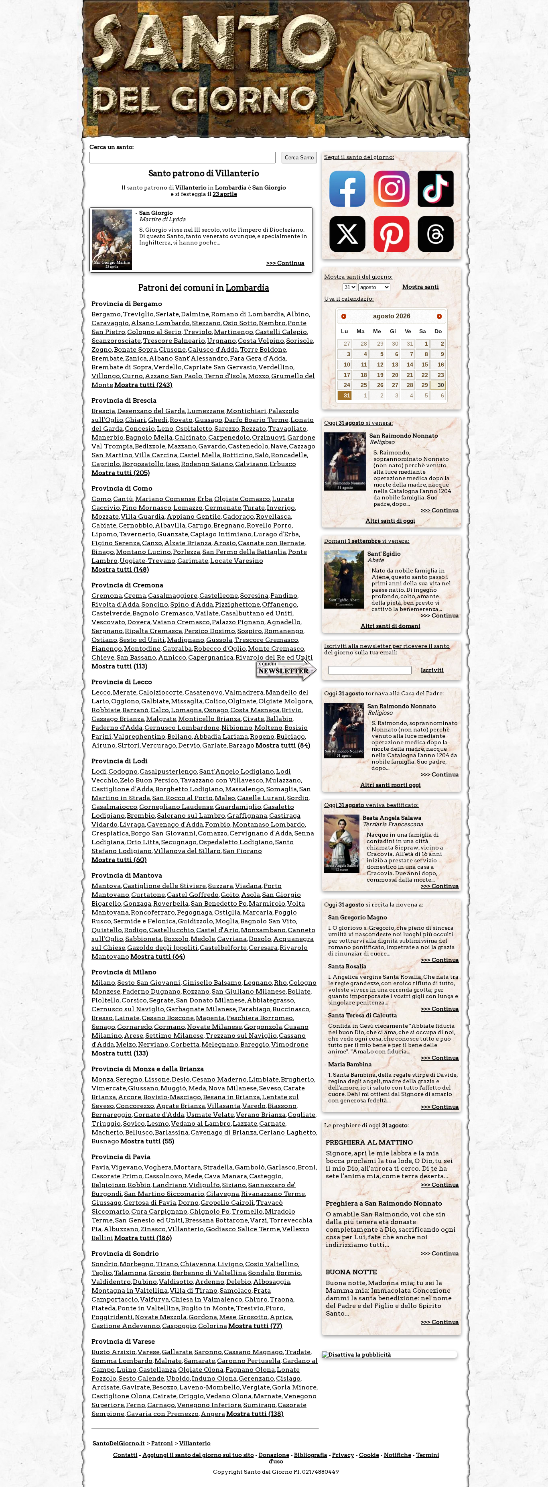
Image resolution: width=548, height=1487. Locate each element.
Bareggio (254, 1044)
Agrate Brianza (180, 1106)
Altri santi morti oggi (390, 785)
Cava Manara (225, 1176)
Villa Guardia (142, 516)
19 (380, 375)
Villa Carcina (155, 455)
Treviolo (197, 332)
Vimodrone (290, 1044)
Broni (307, 1167)
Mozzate (105, 516)
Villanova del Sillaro (187, 851)
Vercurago (159, 745)
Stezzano (206, 323)
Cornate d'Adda (159, 1114)
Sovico (134, 1123)
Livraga (132, 824)
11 (364, 364)
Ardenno (209, 1281)
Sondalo (261, 1273)
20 (395, 375)
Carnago (161, 1405)
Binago (102, 552)
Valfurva (154, 1299)
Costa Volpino (261, 340)
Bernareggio (111, 1114)
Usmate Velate (210, 1114)
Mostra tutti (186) (143, 1238)
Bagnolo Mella (149, 437)
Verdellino (275, 367)
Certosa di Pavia (150, 1202)
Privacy (343, 1455)
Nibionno (236, 727)
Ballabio (279, 719)
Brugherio (297, 1079)
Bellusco (139, 1132)
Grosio (159, 1273)
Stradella (218, 1167)
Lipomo (104, 534)
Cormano (169, 1027)
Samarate (199, 1361)
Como (101, 499)
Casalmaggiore (172, 595)
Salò (262, 455)
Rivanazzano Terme (273, 1194)
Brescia (103, 411)
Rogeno (262, 736)
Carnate (272, 1123)
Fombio (217, 824)
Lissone (157, 1079)
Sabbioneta (143, 939)
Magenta (210, 1018)
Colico (215, 701)
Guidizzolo (195, 921)
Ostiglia (227, 912)
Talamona (130, 1273)
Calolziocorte (160, 692)
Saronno (208, 1352)
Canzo (152, 543)
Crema (135, 595)
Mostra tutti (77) (255, 1326)
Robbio (139, 1185)
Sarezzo (226, 428)
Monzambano (263, 930)
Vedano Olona (229, 1396)
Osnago (216, 710)
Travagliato (287, 428)
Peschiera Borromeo (260, 1018)
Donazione (274, 1455)
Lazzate (245, 1123)
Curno (132, 376)
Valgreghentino (139, 736)
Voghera (158, 1167)
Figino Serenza (115, 543)
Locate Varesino (236, 560)
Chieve (102, 657)
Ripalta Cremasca (153, 631)
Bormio (288, 1273)
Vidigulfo (204, 1185)
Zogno (101, 349)
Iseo (172, 464)
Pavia (100, 1167)
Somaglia (281, 789)
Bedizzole (150, 446)
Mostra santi (420, 286)
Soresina (254, 595)
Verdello (168, 367)
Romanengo (283, 631)
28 (364, 343)
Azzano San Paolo (173, 376)
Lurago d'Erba (276, 534)
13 (395, 364)
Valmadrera (244, 692)
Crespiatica (110, 833)
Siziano (234, 1185)
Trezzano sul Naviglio (241, 1035)
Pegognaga (194, 912)
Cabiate (103, 525)
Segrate (161, 1000)
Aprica (281, 1317)
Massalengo (244, 789)
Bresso (102, 1018)
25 (364, 385)
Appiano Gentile (193, 516)
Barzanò (135, 710)
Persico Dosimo (209, 631)
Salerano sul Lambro (191, 815)
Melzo (126, 1044)
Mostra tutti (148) (120, 569)
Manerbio (107, 437)
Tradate (298, 1352)
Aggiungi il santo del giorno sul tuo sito (198, 1455)
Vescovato (108, 622)
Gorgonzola (263, 1027)
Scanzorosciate (116, 340)
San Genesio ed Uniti (149, 1220)
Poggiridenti (112, 1317)
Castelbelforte (223, 947)
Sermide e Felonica (144, 921)
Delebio (238, 1281)
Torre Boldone (263, 349)
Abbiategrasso (270, 1000)
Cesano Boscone (168, 1018)
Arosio (224, 543)
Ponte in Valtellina (148, 1308)
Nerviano (153, 1044)
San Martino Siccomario (164, 1194)
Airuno (103, 745)
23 (441, 375)
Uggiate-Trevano (147, 560)
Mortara (187, 1167)
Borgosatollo (143, 464)
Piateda (103, 1308)
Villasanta (223, 1106)
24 (347, 385)
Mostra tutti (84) (283, 745)
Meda (197, 1088)
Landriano (169, 1185)
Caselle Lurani (261, 798)
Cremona (106, 595)
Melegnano (219, 1044)
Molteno (268, 727)
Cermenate (223, 507)
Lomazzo (188, 507)
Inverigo (281, 507)
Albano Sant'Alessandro (188, 358)
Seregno (129, 1079)
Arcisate (105, 1387)
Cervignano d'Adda (260, 833)
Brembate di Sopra (121, 367)
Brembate (107, 358)
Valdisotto (176, 1281)
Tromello (247, 1211)
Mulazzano (283, 780)
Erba (204, 499)
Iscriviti (432, 670)
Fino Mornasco (146, 507)
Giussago (106, 1202)
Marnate (268, 1396)
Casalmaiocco (114, 807)
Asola (250, 894)
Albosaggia (271, 1281)
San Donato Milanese (210, 1000)
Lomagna (186, 710)
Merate (124, 692)
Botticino (237, 455)
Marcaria (257, 912)
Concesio (140, 428)
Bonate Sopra (135, 349)
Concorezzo (135, 1106)
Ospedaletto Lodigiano (236, 842)
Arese (133, 1035)
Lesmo (158, 1123)
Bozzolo (176, 939)
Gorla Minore (294, 1387)
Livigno (230, 1264)
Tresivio (250, 1308)
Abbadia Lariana (221, 736)
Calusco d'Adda (213, 349)
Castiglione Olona (120, 1396)
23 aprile (225, 194)
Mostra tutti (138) (255, 1414)
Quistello (106, 930)
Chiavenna (197, 1264)
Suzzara (220, 886)
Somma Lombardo (121, 1361)
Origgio (191, 1396)
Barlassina (172, 1132)
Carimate (192, 560)
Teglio (101, 1273)
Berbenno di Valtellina (209, 1273)
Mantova (106, 886)
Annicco (172, 657)
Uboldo (178, 1378)
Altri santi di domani (390, 626)
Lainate (127, 1018)
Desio (181, 1079)
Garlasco (281, 1167)
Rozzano (196, 991)
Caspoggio (179, 1326)
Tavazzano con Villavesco (221, 780)
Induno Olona (214, 1378)
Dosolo (260, 939)
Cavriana (232, 939)
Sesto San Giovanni (149, 982)
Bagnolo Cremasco (162, 613)
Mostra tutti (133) (119, 1053)
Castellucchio (171, 930)
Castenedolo (248, 446)
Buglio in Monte (207, 1308)
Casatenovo (204, 692)
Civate (253, 719)
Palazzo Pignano (238, 622)
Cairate (164, 1396)
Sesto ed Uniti (142, 640)
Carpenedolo (229, 437)
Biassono (282, 1106)
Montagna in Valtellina (129, 1290)
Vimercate (108, 1088)
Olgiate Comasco (242, 499)
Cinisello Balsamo (212, 982)
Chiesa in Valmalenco (206, 1299)
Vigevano (126, 1167)
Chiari (135, 420)
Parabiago (254, 1009)
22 (425, 375)
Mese (227, 1317)
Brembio (141, 815)
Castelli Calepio (281, 332)
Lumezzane (205, 411)
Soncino (154, 604)
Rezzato (253, 428)
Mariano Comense (165, 499)
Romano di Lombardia (247, 314)
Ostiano (104, 640)
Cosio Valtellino (271, 1264)
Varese (149, 1352)
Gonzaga (137, 903)
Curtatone (148, 894)
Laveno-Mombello (209, 1387)
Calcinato (190, 437)
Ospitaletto (193, 428)
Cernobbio (135, 525)
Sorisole (299, 340)
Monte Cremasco (276, 648)
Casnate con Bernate (271, 543)
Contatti (125, 1455)
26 (380, 385)
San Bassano (136, 657)
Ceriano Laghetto (287, 1132)
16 (441, 364)
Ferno (135, 1405)
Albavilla (170, 525)
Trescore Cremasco (266, 640)
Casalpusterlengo (168, 771)
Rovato (181, 420)
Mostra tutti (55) (147, 1141)
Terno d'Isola (225, 376)
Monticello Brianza (209, 719)
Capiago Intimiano (221, 534)
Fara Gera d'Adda (258, 358)
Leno (165, 428)
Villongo (105, 376)
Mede (193, 1176)
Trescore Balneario (174, 340)
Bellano (179, 736)
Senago (103, 1027)
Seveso (270, 1088)
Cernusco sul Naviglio (127, 1009)
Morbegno (137, 1264)
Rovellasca (273, 516)
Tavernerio (137, 534)
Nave (278, 446)
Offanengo (279, 604)
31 (410, 343)
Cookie (369, 1455)
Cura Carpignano (159, 1211)
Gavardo (212, 446)
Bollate (299, 991)
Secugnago (179, 842)
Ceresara (263, 947)
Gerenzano (256, 1378)
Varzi (258, 1220)
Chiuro (256, 1299)
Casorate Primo (116, 1176)
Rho (280, 982)
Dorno (188, 1202)
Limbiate (264, 1079)
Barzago (241, 745)
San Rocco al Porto (182, 798)
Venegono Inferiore (209, 1405)
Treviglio (138, 314)
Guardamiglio (238, 807)
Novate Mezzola (161, 1317)
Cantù (123, 499)
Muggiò (173, 1088)
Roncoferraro (153, 912)
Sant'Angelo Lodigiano (236, 771)
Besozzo (164, 1387)
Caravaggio (110, 323)
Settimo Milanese (174, 1035)
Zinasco (153, 1229)
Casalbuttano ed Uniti (256, 613)
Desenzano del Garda (151, 411)
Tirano (167, 1264)
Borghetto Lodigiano (189, 789)
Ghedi (158, 420)
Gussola (219, 640)
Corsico (134, 1000)
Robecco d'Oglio (220, 648)
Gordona (203, 1317)
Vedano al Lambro (201, 1123)
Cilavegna (222, 1194)
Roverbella (171, 903)
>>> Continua (285, 263)
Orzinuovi (268, 437)
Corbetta (184, 1044)
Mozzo (258, 376)
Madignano (185, 640)
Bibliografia (310, 1455)
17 (347, 375)
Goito (230, 894)
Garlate (214, 745)
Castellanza (157, 1369)
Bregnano (229, 525)
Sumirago (259, 1405)
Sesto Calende (141, 1378)
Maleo (225, 798)
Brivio (292, 710)
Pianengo (106, 648)
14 (410, 364)
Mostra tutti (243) (143, 385)
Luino (126, 1369)
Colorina (212, 1326)
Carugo (199, 525)
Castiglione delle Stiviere (164, 886)
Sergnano (107, 631)
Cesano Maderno (219, 1079)
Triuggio (106, 1123)
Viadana (248, 886)
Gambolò (250, 1167)
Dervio (189, 745)
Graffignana (247, 815)
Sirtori (129, 745)
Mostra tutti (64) (157, 956)
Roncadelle (289, 455)
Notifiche (397, 1455)
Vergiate (256, 1387)
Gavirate (136, 1387)
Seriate (167, 314)
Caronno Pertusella (248, 1361)
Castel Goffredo (193, 894)
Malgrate (161, 719)
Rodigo (135, 930)
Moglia (226, 921)
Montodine (142, 648)
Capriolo (105, 464)
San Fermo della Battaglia (244, 552)
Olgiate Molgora (285, 701)
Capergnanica (210, 657)
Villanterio (186, 1229)
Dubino (145, 1281)
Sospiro (249, 631)
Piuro (275, 1308)
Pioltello (105, 1000)
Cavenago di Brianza (224, 1132)
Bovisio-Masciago (172, 1097)
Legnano (258, 982)
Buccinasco (290, 1009)
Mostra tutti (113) (119, 666)
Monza (102, 1079)
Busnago (105, 1141)
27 (347, 343)
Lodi (98, 771)
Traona (281, 1299)
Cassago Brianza (117, 719)
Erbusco (283, 464)
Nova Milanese (232, 1088)
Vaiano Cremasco (181, 622)
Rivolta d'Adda (115, 604)
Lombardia (231, 187)
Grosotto (253, 1317)
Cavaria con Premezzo (162, 1414)
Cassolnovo (163, 1176)
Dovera (138, 622)
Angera (213, 1414)
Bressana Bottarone (216, 1220)
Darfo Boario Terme (256, 420)
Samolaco (235, 1290)
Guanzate (172, 534)
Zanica (136, 358)
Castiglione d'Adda (122, 789)
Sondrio (104, 1264)
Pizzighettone (237, 604)
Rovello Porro (269, 525)
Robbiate (105, 710)
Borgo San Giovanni (163, 833)
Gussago (208, 420)
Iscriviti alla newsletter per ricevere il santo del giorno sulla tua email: (387, 649)
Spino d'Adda (191, 604)
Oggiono (125, 701)
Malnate (168, 1361)
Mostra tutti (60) (119, 860)
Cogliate (301, 1114)
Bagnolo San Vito (268, 921)
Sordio (298, 798)
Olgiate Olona (200, 1369)
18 (364, 375)
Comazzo (212, 833)
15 (425, 364)
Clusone (172, 349)
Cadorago (238, 516)
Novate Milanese (214, 1027)
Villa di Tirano (193, 1290)
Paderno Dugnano (151, 991)
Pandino (283, 595)
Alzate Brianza (187, 543)
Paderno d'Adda (116, 727)
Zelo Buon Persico (149, 780)
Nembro (272, 323)
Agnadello (283, 622)
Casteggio (265, 1176)
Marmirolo (267, 903)
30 (395, 343)
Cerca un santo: (111, 147)
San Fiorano (242, 851)
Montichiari (246, 411)
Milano (103, 982)
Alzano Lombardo (160, 323)
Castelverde (110, 613)
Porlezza (186, 552)
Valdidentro (111, 1281)
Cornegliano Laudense (176, 807)
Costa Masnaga (255, 710)
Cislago (288, 1378)
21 (410, 375)
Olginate (242, 701)
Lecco (101, 692)
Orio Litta (142, 842)
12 (380, 364)
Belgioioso (108, 1185)
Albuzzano (121, 1229)
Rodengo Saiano (207, 464)
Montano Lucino (143, 552)
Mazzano (181, 446)
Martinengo (233, 332)
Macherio (107, 1132)
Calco (159, 710)
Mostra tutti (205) (120, 473)
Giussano (143, 1088)
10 (347, 364)
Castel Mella (199, 455)
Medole (203, 939)
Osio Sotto (240, 323)
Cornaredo (134, 1027)
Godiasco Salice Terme (243, 1229)
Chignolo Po (209, 1211)
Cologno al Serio (154, 332)
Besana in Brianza (231, 1097)
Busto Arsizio (113, 1352)
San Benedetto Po (219, 903)
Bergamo (106, 314)
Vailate (207, 613)
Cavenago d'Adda (175, 824)
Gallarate (177, 1352)
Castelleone (218, 595)
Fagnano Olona (250, 1369)
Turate (254, 507)
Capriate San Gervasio (220, 367)
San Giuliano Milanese (248, 991)
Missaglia (187, 701)
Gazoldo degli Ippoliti (162, 947)
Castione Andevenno (125, 1326)
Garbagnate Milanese (201, 1009)
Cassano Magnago (253, 1352)
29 (380, 343)
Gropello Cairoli (227, 1202)
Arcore (129, 1097)
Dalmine (195, 314)
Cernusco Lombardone (181, 727)
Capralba (177, 648)
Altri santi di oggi (390, 520)
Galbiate (155, 701)
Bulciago (290, 736)
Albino (297, 314)
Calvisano (251, 464)
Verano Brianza (261, 1114)
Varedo (254, 1106)
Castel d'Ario (217, 930)
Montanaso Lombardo (268, 824)
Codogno (123, 771)
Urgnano (221, 340)
